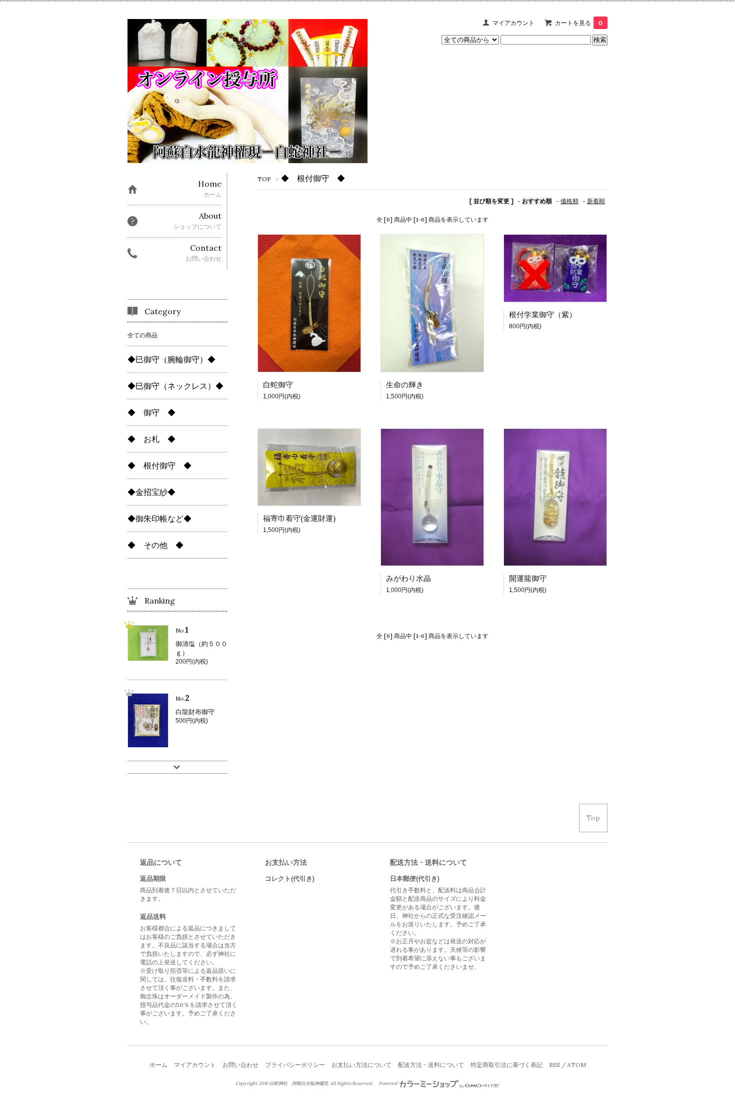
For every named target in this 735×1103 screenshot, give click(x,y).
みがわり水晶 (408, 578)
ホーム (159, 1064)
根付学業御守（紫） (542, 314)
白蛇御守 (278, 384)
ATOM (576, 1064)
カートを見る (578, 23)
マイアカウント (513, 23)
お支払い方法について (362, 1064)
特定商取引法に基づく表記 (506, 1064)
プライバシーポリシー (295, 1064)
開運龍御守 (527, 578)
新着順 (596, 201)
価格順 (569, 201)
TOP (264, 179)
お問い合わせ (240, 1064)
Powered (388, 1083)
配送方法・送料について (431, 1064)
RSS (554, 1064)
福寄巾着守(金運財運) (299, 518)
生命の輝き (405, 384)
